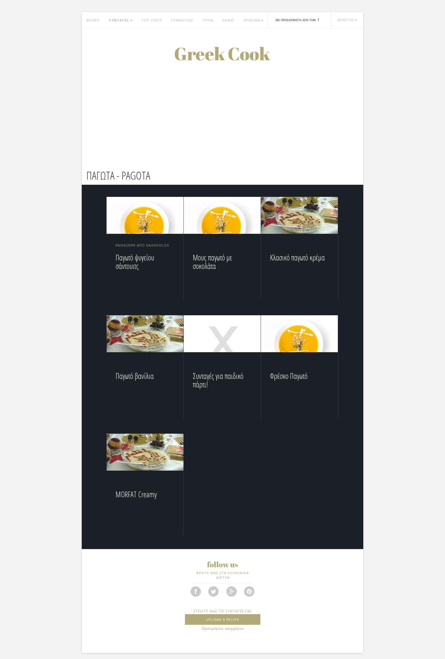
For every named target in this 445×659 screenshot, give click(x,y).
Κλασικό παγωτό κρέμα (297, 257)
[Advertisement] (222, 106)
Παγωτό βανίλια (135, 376)
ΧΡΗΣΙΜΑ (252, 20)
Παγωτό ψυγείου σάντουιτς (135, 261)
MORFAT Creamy (136, 494)
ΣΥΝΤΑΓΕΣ (119, 20)
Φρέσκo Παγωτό (289, 376)
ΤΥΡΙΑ (208, 20)
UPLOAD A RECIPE (222, 619)
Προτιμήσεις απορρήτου (223, 628)
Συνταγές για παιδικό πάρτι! (218, 380)
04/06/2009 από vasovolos (142, 245)
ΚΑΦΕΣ (228, 20)
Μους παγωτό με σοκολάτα (212, 261)
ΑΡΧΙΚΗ (93, 20)
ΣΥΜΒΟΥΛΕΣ (182, 20)
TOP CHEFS (151, 20)
